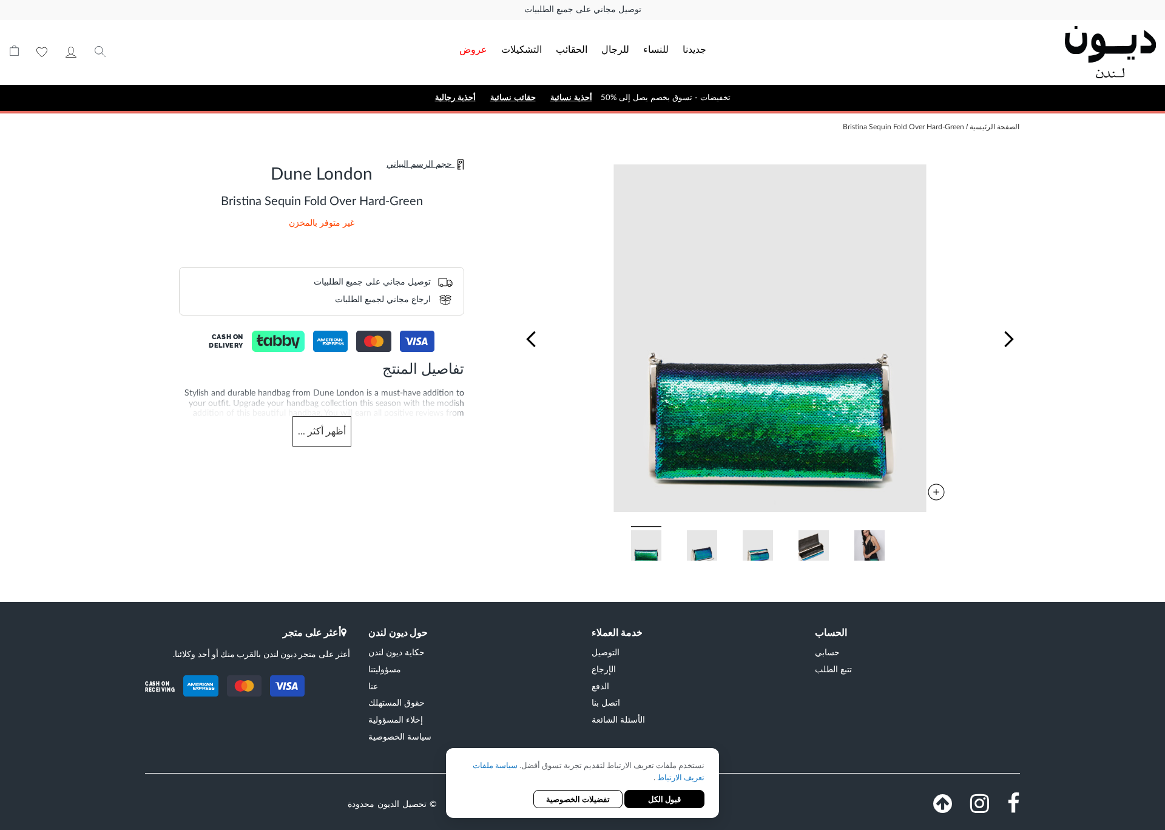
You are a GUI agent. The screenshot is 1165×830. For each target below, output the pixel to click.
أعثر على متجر (312, 632)
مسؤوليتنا (384, 669)
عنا (373, 686)
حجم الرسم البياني (420, 164)
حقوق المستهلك (396, 702)
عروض (473, 49)
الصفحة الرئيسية (994, 126)
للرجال (615, 49)
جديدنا (694, 49)
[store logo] (1041, 52)
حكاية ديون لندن (396, 652)
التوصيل (606, 652)
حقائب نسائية (513, 97)
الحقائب (571, 49)
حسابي (71, 52)
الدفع (600, 686)
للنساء (656, 49)
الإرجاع (604, 669)
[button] (531, 339)
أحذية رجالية (455, 97)
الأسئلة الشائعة (618, 719)
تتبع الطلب (833, 669)
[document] (582, 784)
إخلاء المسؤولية (395, 719)
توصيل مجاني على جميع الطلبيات (582, 9)
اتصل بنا (606, 702)
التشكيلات (521, 49)
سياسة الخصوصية (399, 736)
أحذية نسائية (571, 97)
